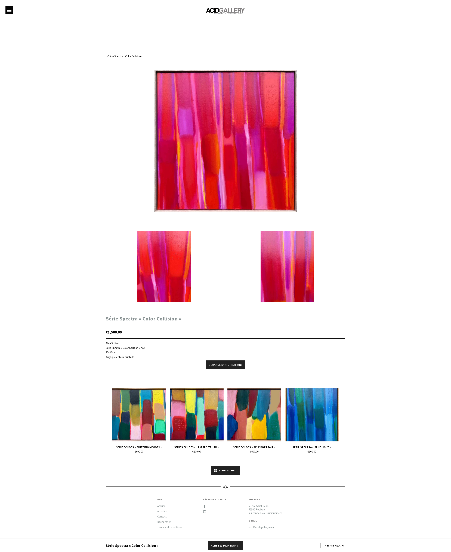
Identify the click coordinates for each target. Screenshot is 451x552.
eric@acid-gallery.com (261, 527)
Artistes (162, 511)
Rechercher (164, 521)
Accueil (161, 506)
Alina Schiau (227, 470)
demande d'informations (225, 364)
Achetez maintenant (225, 545)
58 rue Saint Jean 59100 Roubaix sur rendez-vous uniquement (266, 509)
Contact (162, 516)
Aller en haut (333, 545)
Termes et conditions (169, 527)
